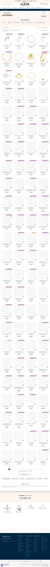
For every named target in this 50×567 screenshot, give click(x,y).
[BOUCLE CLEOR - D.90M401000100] (31, 129)
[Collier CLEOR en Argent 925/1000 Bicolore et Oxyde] (31, 220)
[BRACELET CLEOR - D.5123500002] (31, 399)
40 (25, 469)
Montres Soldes (36, 547)
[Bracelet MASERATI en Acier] (31, 147)
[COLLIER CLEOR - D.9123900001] (31, 292)
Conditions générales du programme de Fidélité (29, 552)
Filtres (5, 30)
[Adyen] (10, 561)
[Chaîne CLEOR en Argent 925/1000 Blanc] (31, 381)
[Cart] (47, 4)
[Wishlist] (43, 4)
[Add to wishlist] (11, 43)
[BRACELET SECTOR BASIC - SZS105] (7, 327)
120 (40, 469)
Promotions (35, 538)
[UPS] (40, 561)
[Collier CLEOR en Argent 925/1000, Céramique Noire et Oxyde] (7, 417)
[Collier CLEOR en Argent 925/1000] (31, 455)
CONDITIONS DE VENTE (28, 564)
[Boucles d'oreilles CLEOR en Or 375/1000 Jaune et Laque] (31, 165)
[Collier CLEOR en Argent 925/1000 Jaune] (43, 183)
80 (32, 469)
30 (24, 469)
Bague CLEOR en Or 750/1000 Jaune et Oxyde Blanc (43, 262)
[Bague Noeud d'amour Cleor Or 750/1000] (31, 57)
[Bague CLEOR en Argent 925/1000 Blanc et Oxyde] (7, 455)
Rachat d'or (19, 540)
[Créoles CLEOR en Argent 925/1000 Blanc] (19, 363)
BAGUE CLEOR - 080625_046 (31, 423)
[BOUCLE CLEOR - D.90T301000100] (31, 255)
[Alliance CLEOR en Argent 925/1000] (7, 39)
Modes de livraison (44, 539)
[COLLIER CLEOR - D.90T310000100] (19, 165)
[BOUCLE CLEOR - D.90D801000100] (19, 237)
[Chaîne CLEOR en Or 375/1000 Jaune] (19, 327)
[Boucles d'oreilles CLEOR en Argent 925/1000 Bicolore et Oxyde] (19, 381)
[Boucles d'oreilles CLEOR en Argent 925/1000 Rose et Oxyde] (43, 436)
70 (30, 469)
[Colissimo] (30, 561)
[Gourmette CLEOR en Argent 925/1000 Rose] (43, 327)
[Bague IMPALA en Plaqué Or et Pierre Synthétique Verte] (19, 147)
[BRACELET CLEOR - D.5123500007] (7, 57)
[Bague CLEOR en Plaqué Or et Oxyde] (43, 220)
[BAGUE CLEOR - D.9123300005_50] (7, 147)
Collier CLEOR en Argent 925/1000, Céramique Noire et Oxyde (6, 424)
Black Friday (35, 543)
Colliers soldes (36, 551)
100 (35, 469)
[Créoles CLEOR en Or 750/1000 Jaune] (19, 274)
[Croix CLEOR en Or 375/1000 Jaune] (19, 129)
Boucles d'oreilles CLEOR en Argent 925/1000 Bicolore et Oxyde (18, 388)
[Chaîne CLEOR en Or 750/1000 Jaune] (19, 436)
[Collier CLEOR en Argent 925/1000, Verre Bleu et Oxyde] (43, 147)
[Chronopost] (36, 561)
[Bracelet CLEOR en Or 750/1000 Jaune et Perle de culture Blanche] (19, 57)
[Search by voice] (13, 4)
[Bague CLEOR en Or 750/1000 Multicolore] (31, 310)
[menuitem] (5, 8)
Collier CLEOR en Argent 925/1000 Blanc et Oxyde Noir (19, 424)
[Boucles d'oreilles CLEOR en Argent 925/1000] (7, 381)
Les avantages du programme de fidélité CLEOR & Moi (21, 546)
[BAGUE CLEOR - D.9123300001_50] (43, 57)
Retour (47, 9)
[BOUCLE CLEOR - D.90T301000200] (19, 399)
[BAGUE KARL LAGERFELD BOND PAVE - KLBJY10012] (7, 220)
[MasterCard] (25, 561)
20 (22, 469)
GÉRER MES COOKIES (45, 564)
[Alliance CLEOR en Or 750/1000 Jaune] (31, 237)
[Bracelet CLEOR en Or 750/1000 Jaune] (43, 111)
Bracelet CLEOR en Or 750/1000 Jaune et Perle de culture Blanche (19, 64)
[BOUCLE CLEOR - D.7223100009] (43, 417)
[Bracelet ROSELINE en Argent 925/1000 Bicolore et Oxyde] (31, 183)
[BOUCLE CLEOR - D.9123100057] (7, 93)
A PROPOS (22, 564)
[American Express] (22, 561)
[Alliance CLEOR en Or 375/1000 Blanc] (7, 345)
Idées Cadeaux (36, 539)
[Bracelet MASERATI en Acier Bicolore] (7, 399)
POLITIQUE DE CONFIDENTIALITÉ (36, 564)
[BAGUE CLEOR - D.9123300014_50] (19, 310)
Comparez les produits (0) (45, 30)
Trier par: (38, 27)
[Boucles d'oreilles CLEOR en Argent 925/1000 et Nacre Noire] (43, 201)
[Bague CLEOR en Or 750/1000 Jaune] (7, 363)
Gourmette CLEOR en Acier (31, 45)
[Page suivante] (42, 469)
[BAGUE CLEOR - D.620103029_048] (31, 111)
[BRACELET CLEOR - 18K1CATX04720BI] (31, 345)
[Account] (45, 4)
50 (27, 469)
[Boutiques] (41, 4)
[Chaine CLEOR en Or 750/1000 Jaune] (31, 75)
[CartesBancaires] (13, 561)
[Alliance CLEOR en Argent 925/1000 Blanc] (19, 183)
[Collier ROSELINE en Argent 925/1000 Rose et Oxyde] (43, 381)
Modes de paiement (44, 538)
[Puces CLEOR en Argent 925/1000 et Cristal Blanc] (19, 201)
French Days (35, 542)
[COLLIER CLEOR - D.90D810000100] (43, 165)
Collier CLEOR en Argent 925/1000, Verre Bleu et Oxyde (43, 154)
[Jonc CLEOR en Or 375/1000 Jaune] (7, 310)
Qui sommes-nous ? (28, 539)
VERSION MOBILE (45, 565)
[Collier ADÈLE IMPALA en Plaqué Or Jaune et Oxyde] (7, 165)
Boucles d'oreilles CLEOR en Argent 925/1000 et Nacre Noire (43, 208)
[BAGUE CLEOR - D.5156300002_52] (31, 201)
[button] (2, 565)
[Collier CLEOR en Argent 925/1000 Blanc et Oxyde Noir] (19, 417)
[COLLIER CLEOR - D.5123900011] (19, 111)
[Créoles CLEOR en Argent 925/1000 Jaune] (43, 274)
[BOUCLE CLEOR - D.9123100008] (31, 93)
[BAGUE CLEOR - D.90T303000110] (19, 220)
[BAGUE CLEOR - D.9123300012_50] (31, 274)
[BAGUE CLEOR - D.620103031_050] (19, 255)
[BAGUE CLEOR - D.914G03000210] (7, 183)
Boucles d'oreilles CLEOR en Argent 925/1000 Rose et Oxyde (43, 443)
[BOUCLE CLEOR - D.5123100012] (31, 436)
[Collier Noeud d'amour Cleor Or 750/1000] (43, 75)
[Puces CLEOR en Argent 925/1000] (43, 237)
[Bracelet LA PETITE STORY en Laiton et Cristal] (7, 255)
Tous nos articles (28, 542)
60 (29, 469)
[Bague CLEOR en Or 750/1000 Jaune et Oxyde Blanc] (43, 255)
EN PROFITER (43, 16)
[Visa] (19, 561)
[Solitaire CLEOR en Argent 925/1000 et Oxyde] (43, 129)
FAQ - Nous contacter (8, 538)
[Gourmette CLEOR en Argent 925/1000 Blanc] (19, 455)
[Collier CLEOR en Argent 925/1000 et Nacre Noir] (19, 345)
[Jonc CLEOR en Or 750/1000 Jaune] (7, 436)
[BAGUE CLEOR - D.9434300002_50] (31, 363)
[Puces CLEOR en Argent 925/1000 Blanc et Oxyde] (43, 345)
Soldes (34, 546)
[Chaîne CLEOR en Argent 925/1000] (43, 93)
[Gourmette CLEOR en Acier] (31, 39)
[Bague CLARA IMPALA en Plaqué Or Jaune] (7, 201)
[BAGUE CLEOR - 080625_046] (31, 417)
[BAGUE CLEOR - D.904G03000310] (43, 455)
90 (34, 469)
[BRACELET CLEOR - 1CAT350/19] (31, 327)
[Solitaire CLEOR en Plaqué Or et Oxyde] (19, 75)
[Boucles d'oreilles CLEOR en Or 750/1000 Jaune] (7, 237)
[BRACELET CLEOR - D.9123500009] (7, 129)
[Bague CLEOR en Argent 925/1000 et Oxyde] (43, 39)
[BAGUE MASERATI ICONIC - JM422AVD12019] (19, 292)
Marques (27, 543)
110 (37, 469)
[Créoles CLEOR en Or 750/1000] (43, 399)
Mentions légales (28, 556)
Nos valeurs (27, 538)
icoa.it (42, 565)
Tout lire (25, 488)
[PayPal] (16, 561)
